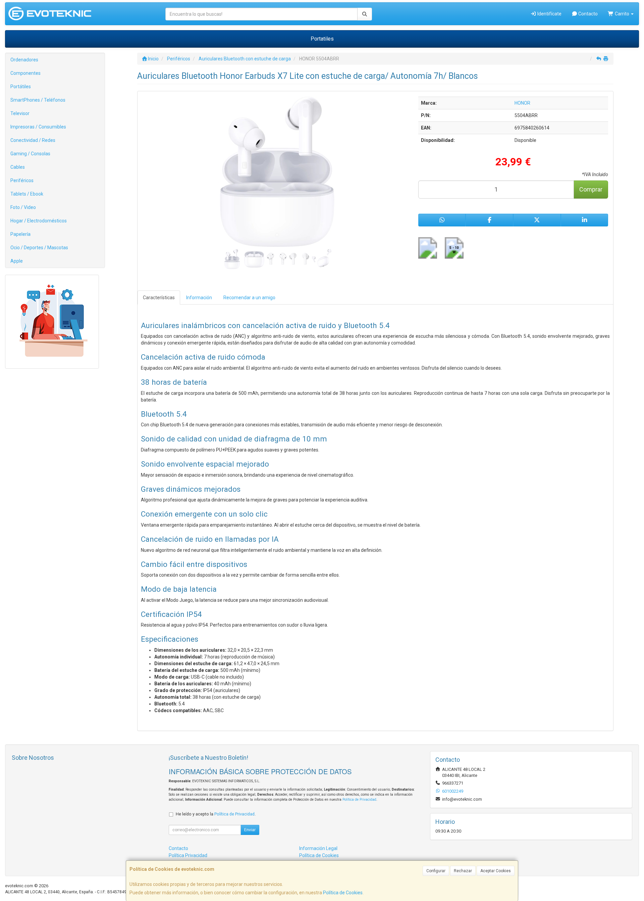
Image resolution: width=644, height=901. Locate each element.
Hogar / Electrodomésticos (38, 220)
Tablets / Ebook (26, 194)
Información (199, 297)
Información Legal (318, 848)
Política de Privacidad (359, 799)
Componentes (25, 73)
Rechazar (463, 870)
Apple (16, 261)
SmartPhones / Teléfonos (37, 100)
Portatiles (322, 39)
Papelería (20, 234)
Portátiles (20, 86)
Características (159, 297)
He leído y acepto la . (216, 813)
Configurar (435, 870)
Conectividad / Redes (32, 140)
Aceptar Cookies (495, 870)
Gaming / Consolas (30, 153)
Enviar (250, 830)
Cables (17, 167)
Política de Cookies (343, 892)
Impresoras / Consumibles (38, 126)
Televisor (20, 113)
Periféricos (22, 180)
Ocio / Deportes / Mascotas (39, 247)
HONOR (522, 103)
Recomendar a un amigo (249, 297)
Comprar (590, 189)
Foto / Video (23, 207)
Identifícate (548, 13)
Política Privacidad (188, 855)
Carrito (622, 13)
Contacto (587, 13)
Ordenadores (24, 59)
